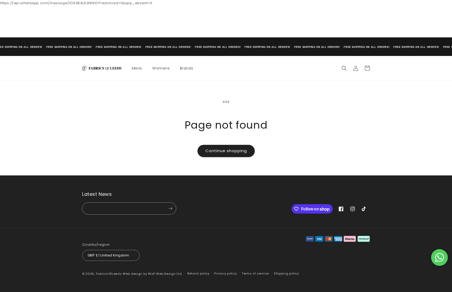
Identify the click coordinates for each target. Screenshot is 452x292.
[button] (139, 68)
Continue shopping (226, 150)
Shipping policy (286, 273)
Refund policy (198, 273)
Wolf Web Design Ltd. (165, 274)
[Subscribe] (170, 208)
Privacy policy (225, 273)
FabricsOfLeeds (109, 274)
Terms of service (255, 273)
